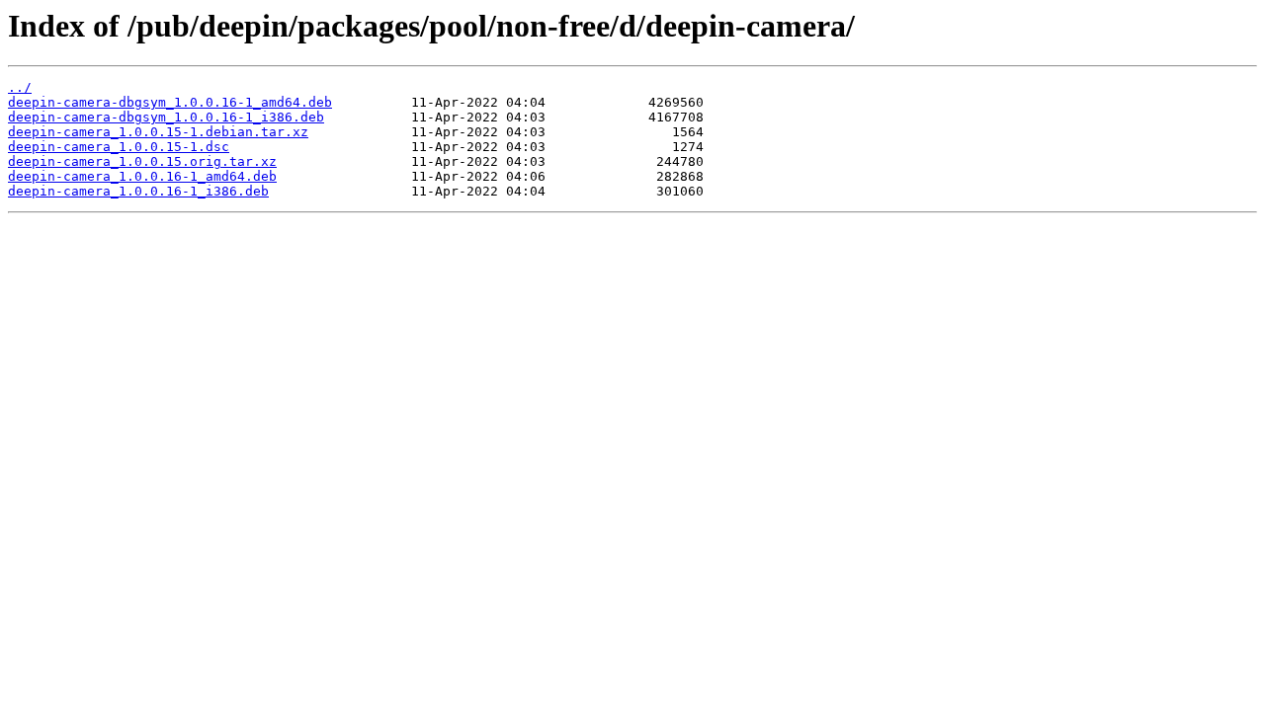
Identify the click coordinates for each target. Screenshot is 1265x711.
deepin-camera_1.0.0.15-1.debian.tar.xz (158, 131)
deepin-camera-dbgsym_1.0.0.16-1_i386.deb (166, 117)
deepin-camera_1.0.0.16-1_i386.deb (138, 191)
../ (20, 87)
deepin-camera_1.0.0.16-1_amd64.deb (142, 176)
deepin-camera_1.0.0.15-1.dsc (118, 146)
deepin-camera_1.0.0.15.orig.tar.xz (142, 161)
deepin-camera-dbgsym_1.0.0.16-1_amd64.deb (170, 102)
